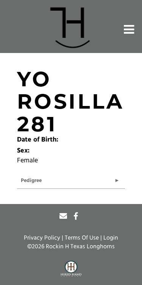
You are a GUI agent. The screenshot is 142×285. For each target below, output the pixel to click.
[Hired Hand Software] (71, 269)
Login (110, 238)
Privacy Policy (42, 238)
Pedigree (31, 181)
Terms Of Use (82, 238)
